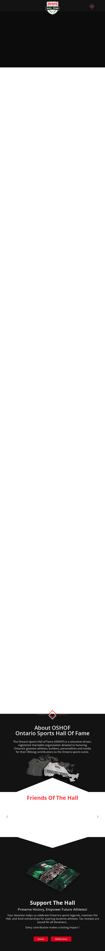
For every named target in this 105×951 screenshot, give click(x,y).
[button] (92, 6)
